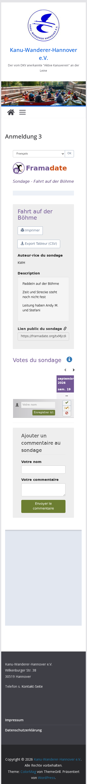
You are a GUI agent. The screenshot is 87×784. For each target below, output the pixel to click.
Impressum (14, 720)
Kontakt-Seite (32, 686)
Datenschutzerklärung (23, 730)
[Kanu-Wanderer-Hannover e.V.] (11, 112)
